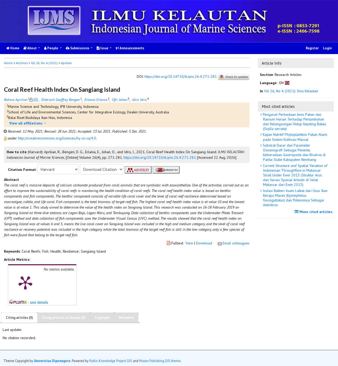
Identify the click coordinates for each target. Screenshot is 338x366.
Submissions (79, 48)
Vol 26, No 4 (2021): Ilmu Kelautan (291, 91)
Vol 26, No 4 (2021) (44, 63)
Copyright (102, 317)
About (32, 48)
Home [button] (8, 63)
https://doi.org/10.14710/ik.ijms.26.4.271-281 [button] (160, 157)
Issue (104, 48)
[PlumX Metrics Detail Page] (25, 282)
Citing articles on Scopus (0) (64, 317)
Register (312, 48)
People (52, 48)
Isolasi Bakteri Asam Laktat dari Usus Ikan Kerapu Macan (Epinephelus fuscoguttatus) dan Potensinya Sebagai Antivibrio (294, 198)
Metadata (126, 317)
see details (39, 302)
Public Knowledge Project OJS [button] (110, 360)
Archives (22, 63)
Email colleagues (236, 243)
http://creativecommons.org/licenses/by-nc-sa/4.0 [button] (57, 138)
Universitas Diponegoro (52, 360)
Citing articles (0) (19, 317)
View (189, 243)
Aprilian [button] (66, 63)
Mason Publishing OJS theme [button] (160, 360)
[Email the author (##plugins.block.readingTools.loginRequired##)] (36, 99)
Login (327, 48)
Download (204, 243)
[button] (6, 138)
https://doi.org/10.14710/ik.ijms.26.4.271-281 (180, 76)
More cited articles (315, 211)
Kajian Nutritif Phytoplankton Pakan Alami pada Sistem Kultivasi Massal (294, 137)
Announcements (131, 48)
